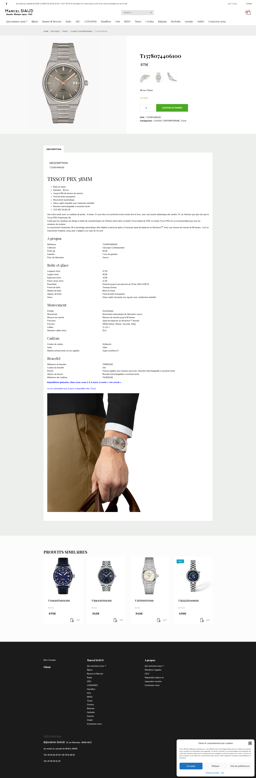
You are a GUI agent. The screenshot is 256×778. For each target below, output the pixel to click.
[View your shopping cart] (248, 13)
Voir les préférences (240, 766)
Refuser (215, 766)
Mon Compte (232, 4)
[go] (150, 12)
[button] (250, 743)
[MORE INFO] (78, 620)
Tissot (183, 121)
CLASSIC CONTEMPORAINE (167, 121)
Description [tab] (54, 149)
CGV (222, 772)
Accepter (191, 766)
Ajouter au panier (172, 108)
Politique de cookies (212, 772)
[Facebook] (6, 3)
